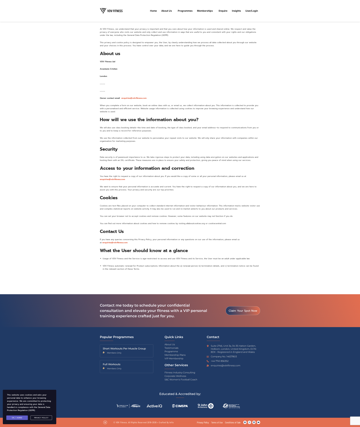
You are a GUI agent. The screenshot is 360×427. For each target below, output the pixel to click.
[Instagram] (249, 422)
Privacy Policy (41, 417)
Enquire (223, 10)
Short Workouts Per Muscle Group (124, 348)
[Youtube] (258, 422)
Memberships (205, 10)
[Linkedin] (254, 422)
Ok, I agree (17, 417)
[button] (167, 11)
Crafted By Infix (166, 422)
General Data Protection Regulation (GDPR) (28, 409)
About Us (166, 10)
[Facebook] (245, 422)
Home (153, 10)
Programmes (185, 10)
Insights (236, 10)
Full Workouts (111, 364)
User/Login (251, 10)
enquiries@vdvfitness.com (134, 98)
